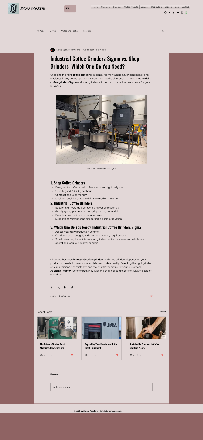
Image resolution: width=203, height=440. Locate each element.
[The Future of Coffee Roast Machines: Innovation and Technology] (57, 328)
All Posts (40, 31)
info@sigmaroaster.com (111, 411)
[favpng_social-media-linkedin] (182, 12)
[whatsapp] (186, 12)
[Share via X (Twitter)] (58, 287)
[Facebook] (173, 12)
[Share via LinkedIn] (65, 287)
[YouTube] (177, 12)
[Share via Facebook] (51, 287)
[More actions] (151, 50)
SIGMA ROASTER (32, 9)
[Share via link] (72, 287)
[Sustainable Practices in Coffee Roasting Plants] (146, 328)
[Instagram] (165, 12)
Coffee (53, 31)
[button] (163, 31)
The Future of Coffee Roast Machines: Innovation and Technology (52, 346)
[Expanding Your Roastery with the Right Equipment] (102, 328)
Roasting (87, 31)
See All (163, 311)
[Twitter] (169, 12)
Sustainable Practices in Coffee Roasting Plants (144, 346)
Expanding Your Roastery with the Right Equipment (101, 346)
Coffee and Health (69, 31)
